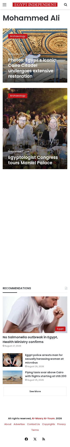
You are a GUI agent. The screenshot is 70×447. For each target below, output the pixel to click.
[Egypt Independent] (35, 5)
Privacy (61, 424)
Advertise (19, 424)
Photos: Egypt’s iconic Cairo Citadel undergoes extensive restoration (32, 68)
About (7, 424)
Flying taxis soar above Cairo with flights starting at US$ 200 (45, 374)
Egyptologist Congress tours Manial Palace (33, 160)
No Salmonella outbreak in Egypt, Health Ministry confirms (30, 339)
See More (35, 391)
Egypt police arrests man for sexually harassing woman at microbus (44, 358)
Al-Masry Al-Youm (43, 418)
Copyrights (48, 424)
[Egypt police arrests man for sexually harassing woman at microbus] (12, 360)
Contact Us (33, 424)
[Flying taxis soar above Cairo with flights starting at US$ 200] (12, 377)
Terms (35, 430)
